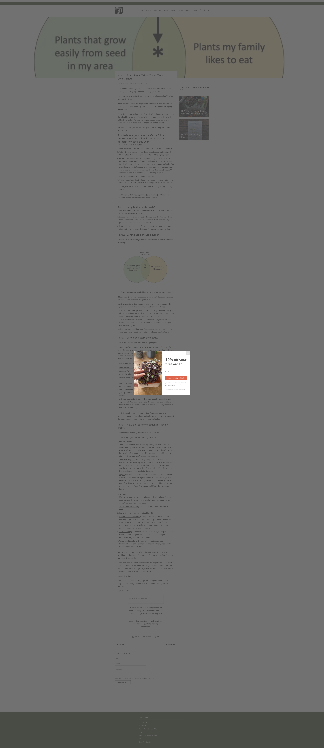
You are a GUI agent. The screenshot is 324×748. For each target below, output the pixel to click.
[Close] (188, 353)
